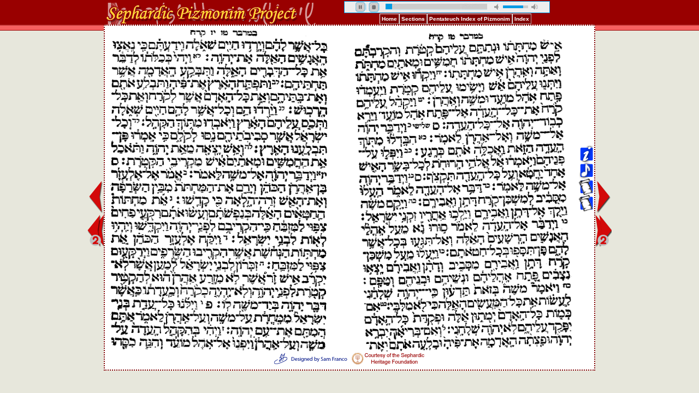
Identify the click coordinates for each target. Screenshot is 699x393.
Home (389, 19)
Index (521, 19)
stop (374, 7)
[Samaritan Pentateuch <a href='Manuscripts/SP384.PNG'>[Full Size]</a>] (586, 88)
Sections (413, 19)
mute (497, 7)
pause (361, 7)
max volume (534, 7)
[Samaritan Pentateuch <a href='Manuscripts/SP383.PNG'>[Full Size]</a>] (586, 71)
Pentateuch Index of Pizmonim (469, 19)
